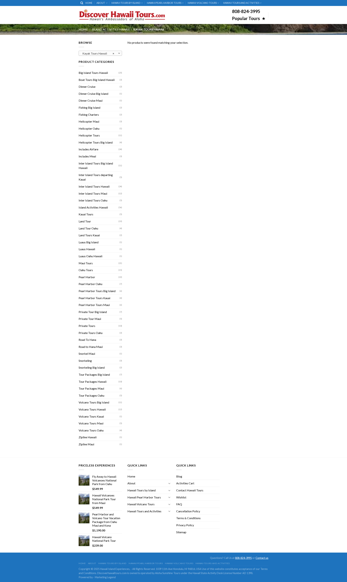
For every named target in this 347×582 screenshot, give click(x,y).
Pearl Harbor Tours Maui (94, 305)
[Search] (82, 3)
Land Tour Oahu (88, 228)
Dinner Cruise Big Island (93, 93)
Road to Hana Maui (91, 346)
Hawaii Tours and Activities (241, 2)
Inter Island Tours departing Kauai (96, 177)
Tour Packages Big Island (94, 374)
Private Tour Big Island (93, 312)
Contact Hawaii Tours (189, 490)
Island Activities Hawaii (111, 29)
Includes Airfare (88, 149)
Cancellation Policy (188, 511)
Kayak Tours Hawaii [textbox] (98, 53)
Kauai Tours (86, 214)
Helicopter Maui (89, 121)
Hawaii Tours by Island (126, 2)
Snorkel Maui (87, 353)
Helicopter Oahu (89, 128)
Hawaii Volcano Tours (202, 2)
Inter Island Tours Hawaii (94, 186)
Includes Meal (87, 156)
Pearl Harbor (87, 277)
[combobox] (100, 53)
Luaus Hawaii (87, 249)
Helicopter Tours (89, 135)
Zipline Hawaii (88, 437)
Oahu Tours (86, 270)
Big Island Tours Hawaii (93, 72)
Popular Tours (246, 18)
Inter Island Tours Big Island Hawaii (96, 166)
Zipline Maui (86, 444)
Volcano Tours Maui (91, 423)
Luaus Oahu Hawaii (90, 256)
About (101, 2)
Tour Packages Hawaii (92, 381)
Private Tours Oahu (90, 333)
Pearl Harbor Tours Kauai (94, 298)
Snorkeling (85, 360)
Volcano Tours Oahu (91, 430)
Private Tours (87, 325)
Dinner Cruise (87, 86)
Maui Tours (86, 263)
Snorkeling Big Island (92, 367)
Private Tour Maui (90, 318)
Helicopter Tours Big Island (96, 142)
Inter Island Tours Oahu (93, 200)
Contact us (262, 557)
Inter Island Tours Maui (93, 193)
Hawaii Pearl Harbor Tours (164, 2)
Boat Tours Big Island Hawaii (97, 79)
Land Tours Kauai (89, 235)
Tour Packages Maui (91, 388)
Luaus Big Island (88, 242)
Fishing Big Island (89, 107)
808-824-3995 (243, 557)
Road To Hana (87, 339)
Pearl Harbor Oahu (90, 284)
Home (89, 2)
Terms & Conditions (188, 518)
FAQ (179, 504)
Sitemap (181, 532)
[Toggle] (169, 483)
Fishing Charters (89, 114)
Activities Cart (185, 483)
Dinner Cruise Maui (90, 100)
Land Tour (85, 221)
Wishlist (181, 497)
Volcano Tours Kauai (91, 416)
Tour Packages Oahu (91, 395)
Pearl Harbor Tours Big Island (97, 291)
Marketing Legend (105, 577)
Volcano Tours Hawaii (92, 409)
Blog (179, 476)
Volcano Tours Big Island (94, 402)
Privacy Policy (185, 525)
